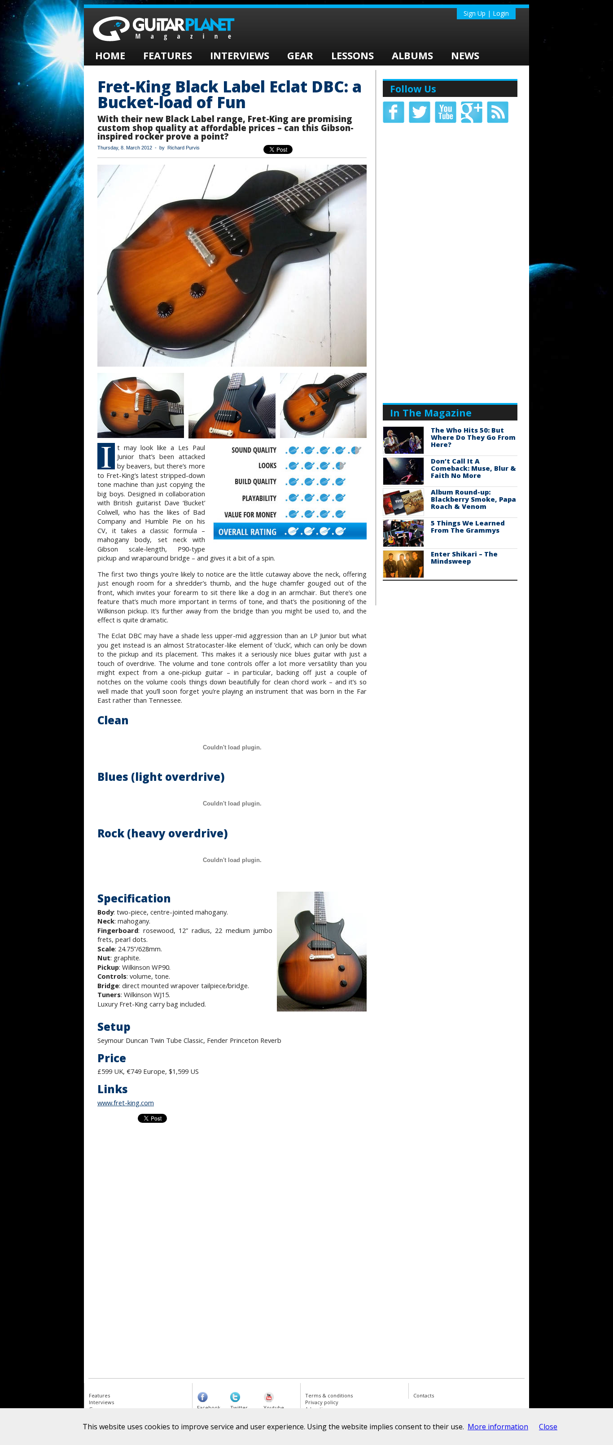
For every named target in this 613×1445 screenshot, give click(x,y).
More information (498, 1427)
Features (167, 55)
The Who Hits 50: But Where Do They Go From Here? (473, 437)
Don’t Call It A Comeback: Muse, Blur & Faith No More (473, 468)
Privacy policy (321, 1402)
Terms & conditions (329, 1395)
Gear (300, 55)
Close (548, 1427)
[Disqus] (306, 1255)
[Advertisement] (450, 262)
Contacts (423, 1395)
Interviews (239, 55)
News (465, 55)
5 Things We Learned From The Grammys (468, 526)
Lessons (352, 55)
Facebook (208, 1407)
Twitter (239, 1407)
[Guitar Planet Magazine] (180, 44)
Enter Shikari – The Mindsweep (464, 557)
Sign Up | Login (486, 13)
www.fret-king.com (125, 1102)
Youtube (273, 1407)
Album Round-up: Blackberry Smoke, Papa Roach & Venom (473, 499)
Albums (412, 55)
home (110, 55)
